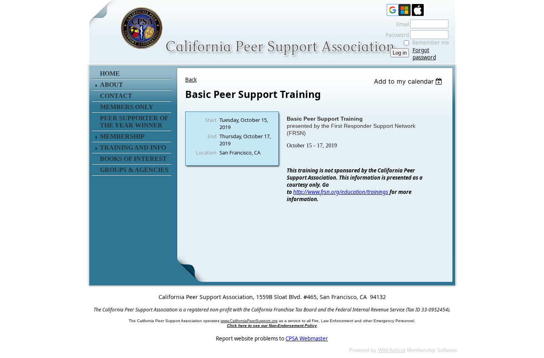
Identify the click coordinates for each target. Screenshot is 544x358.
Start (211, 119)
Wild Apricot (391, 350)
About (111, 84)
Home (110, 73)
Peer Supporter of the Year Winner (134, 122)
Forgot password (424, 54)
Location (206, 152)
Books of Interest (133, 158)
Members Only (126, 107)
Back (191, 79)
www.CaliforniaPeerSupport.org (249, 321)
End (212, 136)
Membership (122, 136)
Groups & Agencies (134, 169)
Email (400, 24)
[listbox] (409, 81)
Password (395, 35)
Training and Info (133, 147)
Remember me (430, 42)
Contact (116, 95)
